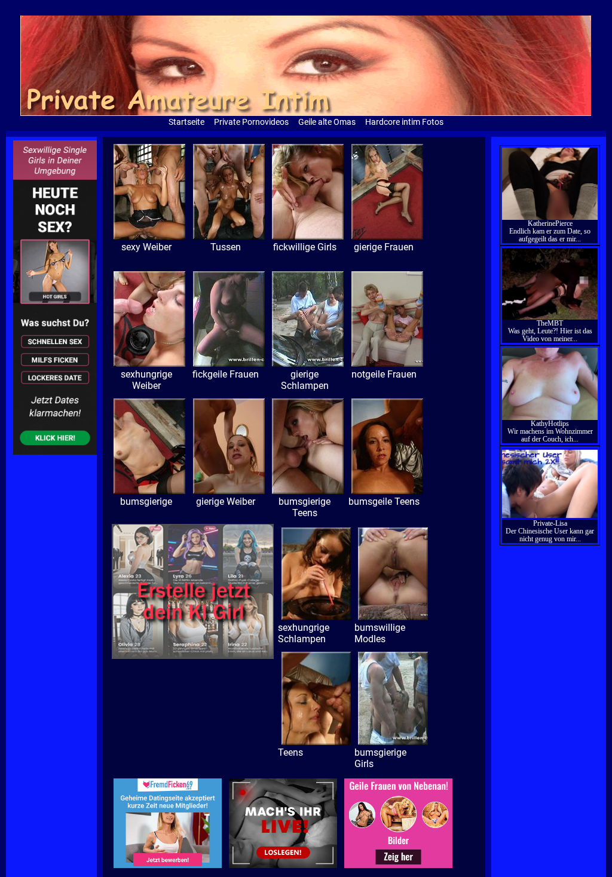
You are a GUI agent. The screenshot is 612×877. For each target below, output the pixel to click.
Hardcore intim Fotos (404, 122)
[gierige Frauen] (149, 363)
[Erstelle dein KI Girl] (193, 656)
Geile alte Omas (327, 122)
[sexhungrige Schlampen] (393, 617)
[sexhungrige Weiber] (229, 363)
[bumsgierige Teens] (387, 491)
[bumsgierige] (229, 491)
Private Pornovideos (251, 122)
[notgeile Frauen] (149, 491)
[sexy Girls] (149, 236)
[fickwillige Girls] (387, 236)
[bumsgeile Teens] (316, 617)
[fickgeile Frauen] (307, 363)
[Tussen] (307, 236)
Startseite (186, 122)
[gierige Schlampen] (387, 363)
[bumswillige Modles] (316, 742)
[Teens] (393, 742)
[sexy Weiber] (229, 236)
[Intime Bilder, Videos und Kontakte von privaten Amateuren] (55, 451)
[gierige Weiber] (307, 491)
